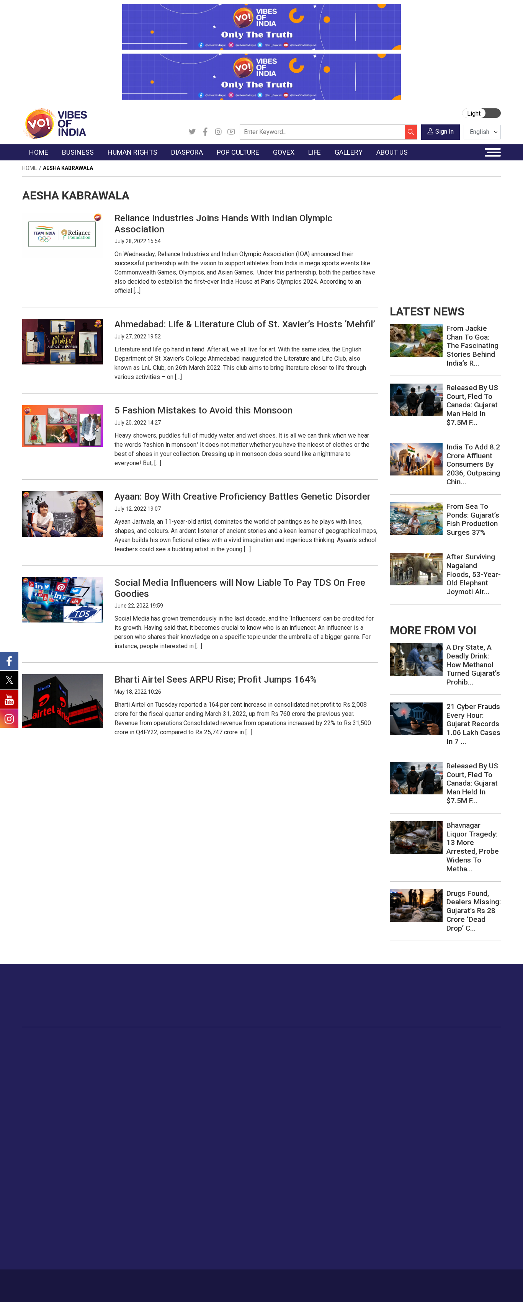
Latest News (46, 1062)
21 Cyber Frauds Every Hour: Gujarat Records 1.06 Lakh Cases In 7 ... (473, 724)
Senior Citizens (426, 1100)
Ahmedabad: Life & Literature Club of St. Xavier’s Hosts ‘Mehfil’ (244, 324)
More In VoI (38, 1176)
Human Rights (152, 1043)
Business (93, 1043)
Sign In (444, 131)
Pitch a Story (46, 1214)
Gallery (466, 1043)
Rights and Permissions (60, 1253)
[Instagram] (218, 132)
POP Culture (245, 1043)
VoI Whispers (291, 1062)
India (95, 1052)
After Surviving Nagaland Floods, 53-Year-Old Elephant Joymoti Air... (473, 574)
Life (405, 1043)
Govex (274, 1043)
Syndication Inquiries (56, 1233)
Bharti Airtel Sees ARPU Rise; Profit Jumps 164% (215, 679)
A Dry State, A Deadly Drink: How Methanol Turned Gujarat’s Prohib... (473, 664)
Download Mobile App (456, 1286)
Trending (40, 1052)
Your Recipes (349, 1071)
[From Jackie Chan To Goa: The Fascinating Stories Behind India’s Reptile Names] (416, 340)
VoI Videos (478, 1071)
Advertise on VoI (51, 1186)
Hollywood (250, 1062)
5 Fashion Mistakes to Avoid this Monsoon (203, 410)
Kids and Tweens (429, 1138)
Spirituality (420, 1167)
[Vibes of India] (54, 123)
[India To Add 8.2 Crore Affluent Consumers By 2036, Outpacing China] (416, 458)
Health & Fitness (428, 1129)
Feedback (139, 1282)
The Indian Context (53, 1071)
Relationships (424, 1081)
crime (37, 1090)
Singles (416, 1109)
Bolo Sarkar (288, 1071)
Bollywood (250, 1052)
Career (51, 1282)
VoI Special (44, 1100)
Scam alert (44, 1205)
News (148, 1052)
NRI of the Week (203, 1071)
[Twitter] (192, 132)
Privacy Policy (174, 1282)
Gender (416, 1071)
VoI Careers (45, 1243)
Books (245, 1081)
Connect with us (456, 1003)
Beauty (416, 1157)
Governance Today (297, 1052)
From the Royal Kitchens (364, 1062)
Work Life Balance (430, 1119)
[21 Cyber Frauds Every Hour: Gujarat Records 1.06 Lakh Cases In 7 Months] (416, 718)
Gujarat (39, 1081)
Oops (36, 1224)
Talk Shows (478, 1062)
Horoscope (421, 1052)
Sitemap (207, 1282)
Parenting (419, 1090)
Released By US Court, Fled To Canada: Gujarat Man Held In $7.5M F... (472, 405)
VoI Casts (477, 1081)
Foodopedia (341, 1043)
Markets (99, 1081)
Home (29, 168)
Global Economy (109, 1071)
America (192, 1052)
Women (417, 1062)
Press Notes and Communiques (70, 1195)
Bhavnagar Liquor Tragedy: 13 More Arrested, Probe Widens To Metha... (472, 847)
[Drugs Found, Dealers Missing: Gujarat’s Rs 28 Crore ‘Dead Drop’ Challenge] (416, 904)
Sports (415, 1148)
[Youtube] (231, 132)
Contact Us (108, 1282)
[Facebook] (205, 132)
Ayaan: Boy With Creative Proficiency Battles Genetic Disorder (242, 496)
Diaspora (187, 1043)
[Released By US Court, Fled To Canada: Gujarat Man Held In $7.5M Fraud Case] (416, 399)
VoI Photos (478, 1100)
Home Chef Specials (358, 1052)
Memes (473, 1090)
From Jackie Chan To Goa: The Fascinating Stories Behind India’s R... (472, 346)
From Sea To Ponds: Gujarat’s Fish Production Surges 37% (472, 519)
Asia (187, 1062)
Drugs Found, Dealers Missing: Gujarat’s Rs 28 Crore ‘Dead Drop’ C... (473, 911)
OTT (242, 1071)
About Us (77, 1282)
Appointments (292, 1081)
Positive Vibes (47, 1109)
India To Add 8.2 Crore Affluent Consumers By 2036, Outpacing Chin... (473, 464)
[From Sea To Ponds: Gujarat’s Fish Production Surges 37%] (416, 517)
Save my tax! (105, 1090)
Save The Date (482, 1052)
